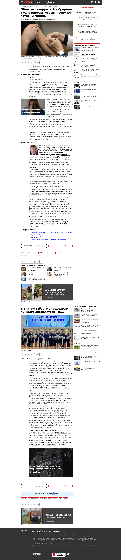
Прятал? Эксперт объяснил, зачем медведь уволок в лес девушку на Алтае (90, 71)
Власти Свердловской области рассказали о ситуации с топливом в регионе (87, 12)
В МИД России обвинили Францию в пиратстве (90, 362)
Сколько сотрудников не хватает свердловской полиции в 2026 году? (46, 468)
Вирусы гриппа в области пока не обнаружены (48, 239)
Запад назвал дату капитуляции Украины (89, 106)
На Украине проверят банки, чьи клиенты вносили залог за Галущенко (89, 368)
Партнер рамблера (46, 553)
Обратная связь (36, 531)
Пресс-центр (53, 530)
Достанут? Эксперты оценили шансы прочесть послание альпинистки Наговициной (90, 326)
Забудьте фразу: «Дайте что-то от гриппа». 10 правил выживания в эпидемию (62, 269)
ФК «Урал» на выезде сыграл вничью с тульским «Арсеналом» (87, 38)
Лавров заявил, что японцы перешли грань (90, 101)
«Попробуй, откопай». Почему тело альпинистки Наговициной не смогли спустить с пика (90, 49)
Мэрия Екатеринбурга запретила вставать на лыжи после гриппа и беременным (36, 279)
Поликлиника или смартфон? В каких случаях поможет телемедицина (36, 269)
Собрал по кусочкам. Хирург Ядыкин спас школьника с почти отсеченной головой (90, 76)
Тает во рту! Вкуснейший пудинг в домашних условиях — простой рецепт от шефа (90, 321)
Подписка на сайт (43, 530)
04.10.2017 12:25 (24, 6)
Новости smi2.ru (26, 301)
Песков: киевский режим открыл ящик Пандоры (89, 90)
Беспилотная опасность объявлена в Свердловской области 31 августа (87, 32)
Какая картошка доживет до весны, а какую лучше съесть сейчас (90, 346)
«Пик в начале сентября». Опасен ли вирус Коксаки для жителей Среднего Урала (62, 274)
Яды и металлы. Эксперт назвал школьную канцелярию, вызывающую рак (89, 310)
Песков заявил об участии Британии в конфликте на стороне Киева (90, 85)
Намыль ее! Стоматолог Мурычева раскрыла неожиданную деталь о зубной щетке (90, 65)
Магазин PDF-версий (63, 530)
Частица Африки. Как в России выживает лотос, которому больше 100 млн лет (90, 337)
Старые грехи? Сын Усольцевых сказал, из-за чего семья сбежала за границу (90, 60)
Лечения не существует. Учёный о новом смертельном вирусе (89, 315)
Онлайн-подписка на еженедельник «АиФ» (81, 530)
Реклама (34, 530)
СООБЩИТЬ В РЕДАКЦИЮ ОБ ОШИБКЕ (51, 531)
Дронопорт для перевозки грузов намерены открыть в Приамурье (89, 351)
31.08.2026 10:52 (24, 306)
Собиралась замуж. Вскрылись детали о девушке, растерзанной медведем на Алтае (89, 332)
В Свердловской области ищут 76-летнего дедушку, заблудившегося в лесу (87, 19)
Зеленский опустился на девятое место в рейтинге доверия (89, 357)
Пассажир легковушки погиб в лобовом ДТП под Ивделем (87, 25)
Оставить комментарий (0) (60, 245)
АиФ (40, 58)
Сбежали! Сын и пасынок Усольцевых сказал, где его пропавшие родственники (90, 54)
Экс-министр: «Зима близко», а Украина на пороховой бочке (88, 95)
